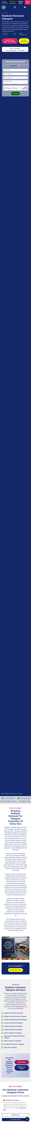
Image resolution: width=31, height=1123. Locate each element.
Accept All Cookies (15, 1119)
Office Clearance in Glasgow (12, 1041)
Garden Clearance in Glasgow (13, 1029)
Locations (7, 793)
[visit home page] (3, 7)
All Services (22, 1062)
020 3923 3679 (5, 2)
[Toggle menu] (15, 7)
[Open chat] (27, 1119)
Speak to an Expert (22, 1067)
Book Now (27, 2)
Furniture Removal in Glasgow (13, 1023)
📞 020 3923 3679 (24, 41)
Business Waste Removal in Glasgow (15, 1019)
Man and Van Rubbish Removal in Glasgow (14, 1036)
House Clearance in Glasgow (13, 1033)
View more (19, 1006)
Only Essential (15, 1114)
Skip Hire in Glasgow (10, 1047)
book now (21, 1001)
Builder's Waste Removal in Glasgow (15, 1016)
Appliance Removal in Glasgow (13, 1013)
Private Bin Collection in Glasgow (14, 1044)
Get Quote (15, 93)
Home (2, 793)
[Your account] (25, 7)
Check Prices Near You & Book (10, 41)
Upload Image (20, 2)
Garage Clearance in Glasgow (13, 1026)
